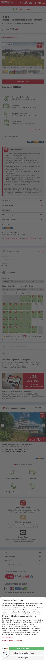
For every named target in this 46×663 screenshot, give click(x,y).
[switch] (5, 653)
